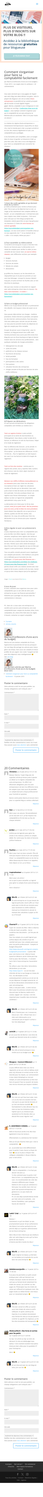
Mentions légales (30, 1478)
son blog (10, 657)
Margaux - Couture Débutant (20, 1062)
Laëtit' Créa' (14, 1213)
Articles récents (11, 624)
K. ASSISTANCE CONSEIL (18, 1126)
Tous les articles (10, 1478)
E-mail (7, 723)
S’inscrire (11, 1466)
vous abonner (21, 745)
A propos (8, 1464)
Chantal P (13, 924)
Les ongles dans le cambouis (23, 84)
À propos (9, 621)
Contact (20, 1469)
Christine (13, 772)
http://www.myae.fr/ (16, 971)
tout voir (8, 670)
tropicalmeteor (15, 872)
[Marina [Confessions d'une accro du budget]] (8, 634)
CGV (18, 1480)
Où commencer (30, 1464)
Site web (7, 731)
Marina (24, 579)
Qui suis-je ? (18, 1464)
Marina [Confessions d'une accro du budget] (22, 82)
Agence (23, 1480)
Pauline (12, 850)
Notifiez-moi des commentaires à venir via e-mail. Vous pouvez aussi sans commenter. (21, 744)
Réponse (36, 804)
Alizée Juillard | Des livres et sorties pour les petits (23, 1332)
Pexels (10, 579)
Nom (6, 714)
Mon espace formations (25, 1466)
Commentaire (9, 692)
